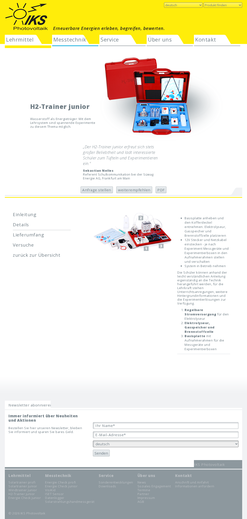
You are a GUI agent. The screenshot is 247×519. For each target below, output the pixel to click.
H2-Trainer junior (21, 494)
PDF (161, 189)
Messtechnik (69, 39)
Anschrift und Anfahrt (192, 482)
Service (110, 39)
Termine (144, 490)
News (141, 482)
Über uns (160, 39)
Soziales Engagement (154, 486)
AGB (140, 501)
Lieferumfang (28, 235)
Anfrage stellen (96, 189)
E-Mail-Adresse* (110, 434)
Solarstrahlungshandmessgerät (69, 501)
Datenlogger (54, 498)
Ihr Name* (105, 425)
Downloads (107, 486)
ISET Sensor (54, 494)
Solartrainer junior (22, 486)
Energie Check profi (60, 482)
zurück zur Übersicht (36, 255)
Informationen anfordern (194, 486)
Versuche (23, 245)
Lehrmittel (20, 39)
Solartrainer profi (21, 482)
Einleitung (24, 214)
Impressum (146, 498)
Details (21, 224)
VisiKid (50, 490)
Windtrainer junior (22, 490)
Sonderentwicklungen (116, 482)
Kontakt (205, 39)
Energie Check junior (24, 498)
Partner (143, 494)
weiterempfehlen (134, 189)
